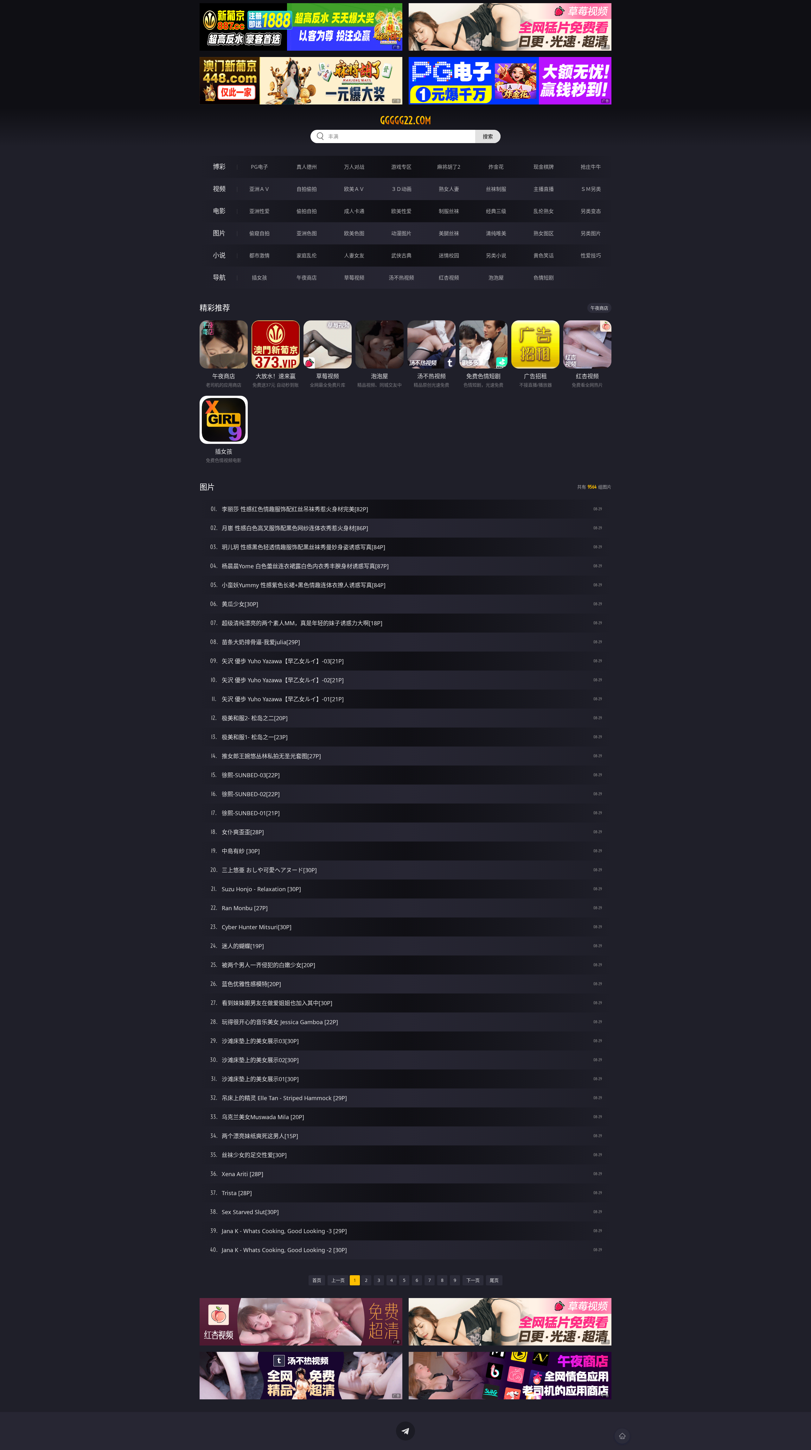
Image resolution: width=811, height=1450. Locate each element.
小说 (219, 255)
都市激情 (259, 255)
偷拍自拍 (307, 211)
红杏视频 (449, 277)
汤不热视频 (401, 277)
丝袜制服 (496, 189)
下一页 (473, 1280)
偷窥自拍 (259, 233)
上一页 (338, 1280)
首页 (316, 1280)
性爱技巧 (591, 255)
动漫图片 (401, 233)
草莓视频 (354, 277)
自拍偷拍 (307, 189)
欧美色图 (354, 233)
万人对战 (354, 166)
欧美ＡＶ (354, 189)
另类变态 (591, 211)
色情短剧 (543, 277)
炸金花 (496, 166)
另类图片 (591, 233)
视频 (219, 189)
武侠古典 (401, 255)
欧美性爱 (401, 211)
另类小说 (496, 255)
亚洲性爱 (259, 211)
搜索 (488, 136)
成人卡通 (354, 211)
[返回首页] (622, 1436)
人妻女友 (354, 255)
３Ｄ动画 (401, 189)
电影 (219, 211)
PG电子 (259, 166)
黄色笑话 (543, 255)
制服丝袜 (449, 211)
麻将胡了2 (448, 166)
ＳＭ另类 (591, 189)
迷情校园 (449, 255)
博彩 (219, 166)
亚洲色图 (307, 233)
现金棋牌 (543, 166)
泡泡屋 (496, 277)
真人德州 (307, 166)
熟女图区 (543, 233)
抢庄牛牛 (591, 166)
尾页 (494, 1280)
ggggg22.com (405, 120)
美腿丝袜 (449, 233)
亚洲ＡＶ (259, 189)
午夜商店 (307, 277)
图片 (219, 233)
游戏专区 (401, 166)
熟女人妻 (449, 189)
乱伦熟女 (543, 211)
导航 (219, 277)
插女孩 (259, 277)
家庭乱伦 (307, 255)
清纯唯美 (496, 233)
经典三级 (496, 211)
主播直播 (543, 189)
